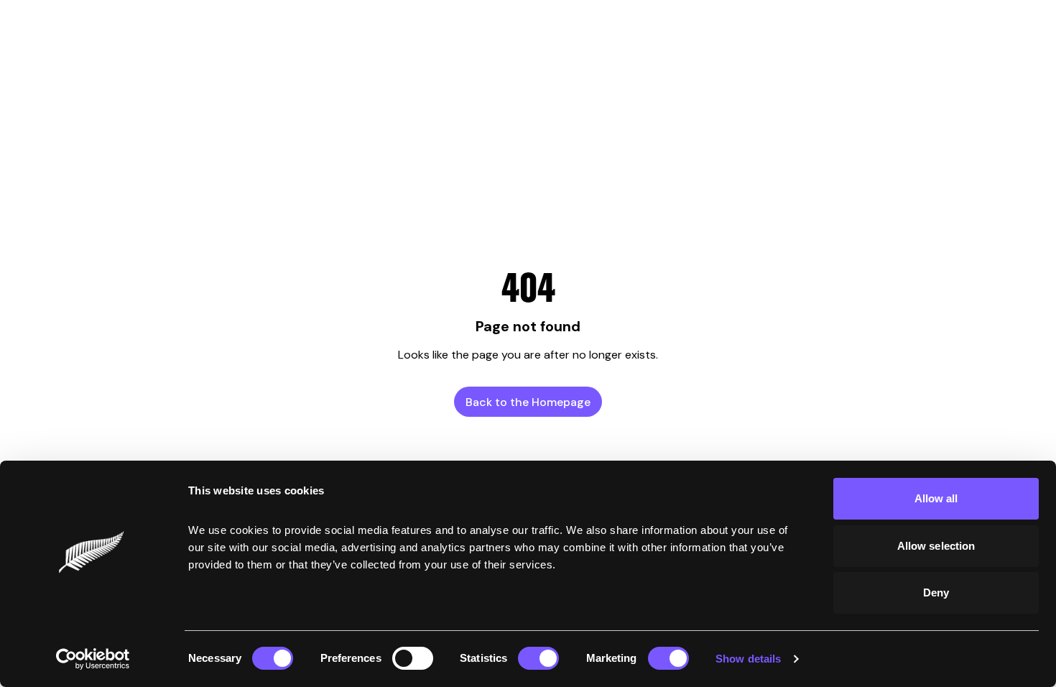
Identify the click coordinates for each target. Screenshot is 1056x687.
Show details (748, 659)
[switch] (412, 658)
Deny (936, 592)
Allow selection (936, 546)
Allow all (936, 498)
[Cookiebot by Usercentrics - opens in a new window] (93, 659)
